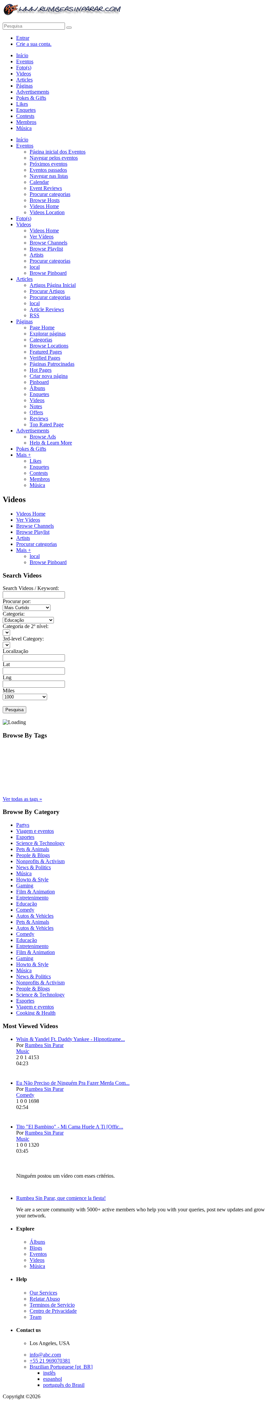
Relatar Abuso (45, 1299)
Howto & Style (32, 879)
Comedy (25, 910)
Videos (37, 1260)
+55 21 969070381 (50, 1361)
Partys (22, 825)
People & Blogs (33, 855)
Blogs (36, 1248)
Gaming (24, 885)
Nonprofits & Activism (40, 861)
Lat (6, 664)
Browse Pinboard (48, 562)
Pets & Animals (32, 849)
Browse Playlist (32, 532)
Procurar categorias (36, 544)
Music (22, 1051)
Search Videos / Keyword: (31, 588)
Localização (15, 651)
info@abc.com (45, 1355)
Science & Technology (40, 843)
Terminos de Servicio (52, 1305)
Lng (7, 677)
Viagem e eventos (35, 831)
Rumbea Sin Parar (44, 1045)
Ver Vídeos (28, 520)
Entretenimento (32, 898)
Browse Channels (35, 526)
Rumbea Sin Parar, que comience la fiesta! (61, 1198)
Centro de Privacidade (53, 1311)
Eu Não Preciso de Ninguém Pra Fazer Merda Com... (73, 1083)
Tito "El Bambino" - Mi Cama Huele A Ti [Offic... (69, 1127)
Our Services (43, 1293)
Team (35, 1317)
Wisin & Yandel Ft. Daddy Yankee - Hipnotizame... (70, 1039)
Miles (8, 690)
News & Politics (33, 867)
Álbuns (37, 1242)
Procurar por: (17, 601)
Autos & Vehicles (35, 916)
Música (24, 873)
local (35, 556)
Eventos (38, 1254)
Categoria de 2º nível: (25, 626)
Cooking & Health (36, 1013)
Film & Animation (35, 891)
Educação (26, 904)
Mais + (23, 550)
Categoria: (14, 614)
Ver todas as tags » (22, 799)
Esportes (25, 837)
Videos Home (30, 514)
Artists (23, 538)
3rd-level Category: (23, 639)
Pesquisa (14, 709)
